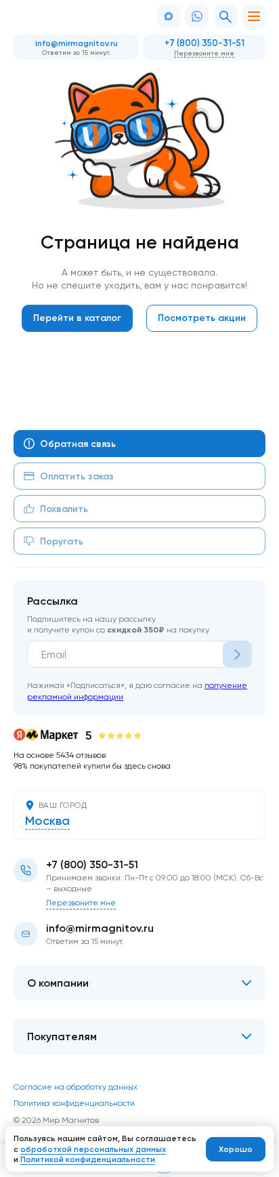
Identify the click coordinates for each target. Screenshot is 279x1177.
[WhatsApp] (197, 16)
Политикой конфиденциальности (87, 1159)
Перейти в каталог (77, 318)
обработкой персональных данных (93, 1149)
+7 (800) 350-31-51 (204, 43)
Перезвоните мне (204, 53)
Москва (47, 821)
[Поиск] (225, 16)
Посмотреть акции (202, 318)
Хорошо (236, 1149)
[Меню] (254, 16)
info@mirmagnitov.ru (76, 43)
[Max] (168, 16)
